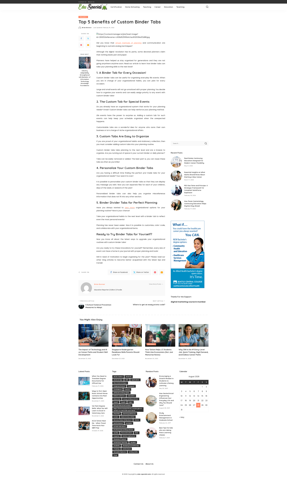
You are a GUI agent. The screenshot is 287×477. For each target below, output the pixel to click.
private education (120, 426)
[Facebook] (81, 38)
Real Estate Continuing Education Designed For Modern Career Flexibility (194, 160)
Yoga (115, 455)
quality (116, 433)
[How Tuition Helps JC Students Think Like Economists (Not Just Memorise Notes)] (160, 335)
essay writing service (130, 399)
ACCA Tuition (118, 376)
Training (117, 449)
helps (130, 402)
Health (123, 402)
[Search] (207, 7)
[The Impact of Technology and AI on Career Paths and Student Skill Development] (93, 335)
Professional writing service (123, 429)
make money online (127, 417)
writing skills (133, 452)
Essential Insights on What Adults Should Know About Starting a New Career (194, 174)
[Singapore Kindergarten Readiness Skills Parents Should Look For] (127, 335)
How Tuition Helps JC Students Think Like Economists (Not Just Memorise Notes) (159, 352)
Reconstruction (126, 433)
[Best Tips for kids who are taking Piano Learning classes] (151, 432)
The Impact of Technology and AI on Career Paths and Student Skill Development (93, 352)
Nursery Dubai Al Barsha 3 (123, 420)
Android (128, 376)
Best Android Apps (120, 383)
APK (127, 380)
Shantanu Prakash (120, 439)
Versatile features (120, 452)
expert (116, 402)
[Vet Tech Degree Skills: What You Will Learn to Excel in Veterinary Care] (84, 411)
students (117, 445)
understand (126, 449)
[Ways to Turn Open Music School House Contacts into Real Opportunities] (84, 396)
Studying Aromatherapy (131, 445)
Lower (116, 417)
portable (129, 423)
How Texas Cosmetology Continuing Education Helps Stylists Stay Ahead (195, 203)
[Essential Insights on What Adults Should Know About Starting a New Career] (176, 176)
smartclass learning (120, 442)
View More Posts (155, 284)
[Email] (88, 45)
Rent (136, 433)
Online (137, 420)
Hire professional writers (122, 405)
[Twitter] (88, 38)
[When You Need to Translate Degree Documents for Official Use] (84, 381)
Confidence (118, 389)
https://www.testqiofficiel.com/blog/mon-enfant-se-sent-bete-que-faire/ (128, 409)
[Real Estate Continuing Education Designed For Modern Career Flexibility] (176, 162)
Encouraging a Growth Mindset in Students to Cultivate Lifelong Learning (166, 381)
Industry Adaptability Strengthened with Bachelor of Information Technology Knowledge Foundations (84, 78)
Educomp (117, 399)
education (131, 396)
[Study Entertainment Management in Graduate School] (151, 418)
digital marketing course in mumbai (188, 302)
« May (181, 417)
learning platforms (129, 413)
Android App (118, 380)
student (133, 442)
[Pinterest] (81, 45)
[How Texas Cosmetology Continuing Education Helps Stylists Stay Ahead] (176, 205)
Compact (131, 386)
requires (117, 436)
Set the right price (129, 436)
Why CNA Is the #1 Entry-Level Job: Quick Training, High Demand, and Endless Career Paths (193, 352)
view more (130, 207)
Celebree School (119, 386)
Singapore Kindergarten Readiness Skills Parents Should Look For (125, 352)
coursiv (127, 389)
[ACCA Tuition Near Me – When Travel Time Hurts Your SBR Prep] (84, 426)
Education (83, 17)
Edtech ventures (119, 396)
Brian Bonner (87, 27)
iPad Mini (117, 413)
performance (118, 423)
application (135, 380)
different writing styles (121, 392)
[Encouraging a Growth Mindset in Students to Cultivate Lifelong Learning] (151, 382)
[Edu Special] (92, 7)
